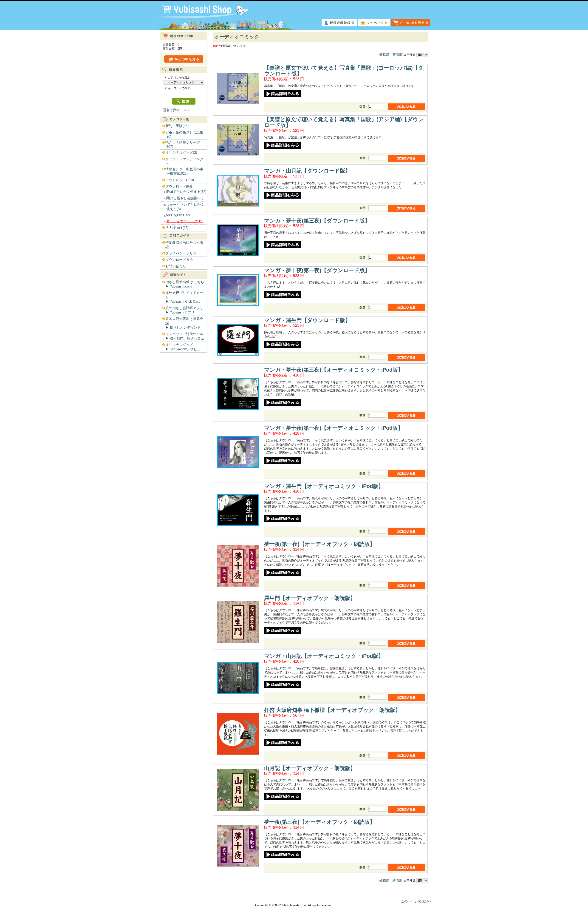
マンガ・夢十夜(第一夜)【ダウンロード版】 (317, 270)
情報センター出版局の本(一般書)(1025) (184, 171)
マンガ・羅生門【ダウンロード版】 (307, 320)
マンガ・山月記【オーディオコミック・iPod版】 (324, 656)
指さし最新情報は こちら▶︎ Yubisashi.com (184, 284)
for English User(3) (180, 215)
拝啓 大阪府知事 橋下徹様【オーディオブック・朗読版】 (332, 710)
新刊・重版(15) (177, 126)
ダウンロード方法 (179, 260)
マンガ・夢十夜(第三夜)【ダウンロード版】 (317, 221)
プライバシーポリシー (182, 253)
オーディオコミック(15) (184, 221)
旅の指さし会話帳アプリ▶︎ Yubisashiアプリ (184, 310)
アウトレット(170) (179, 180)
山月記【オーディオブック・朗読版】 (310, 768)
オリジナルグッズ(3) (181, 152)
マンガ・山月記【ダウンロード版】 (307, 171)
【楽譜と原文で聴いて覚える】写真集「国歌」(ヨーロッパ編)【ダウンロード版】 (344, 71)
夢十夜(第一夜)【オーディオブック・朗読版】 (319, 544)
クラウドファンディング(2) (184, 161)
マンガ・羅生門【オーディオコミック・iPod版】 (324, 486)
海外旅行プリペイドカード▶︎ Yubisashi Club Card (184, 297)
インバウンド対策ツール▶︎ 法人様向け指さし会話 (184, 336)
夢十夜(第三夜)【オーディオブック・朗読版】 (319, 822)
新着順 (397, 55)
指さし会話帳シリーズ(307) (182, 144)
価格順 (384, 55)
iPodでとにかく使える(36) (186, 192)
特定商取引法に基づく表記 (184, 245)
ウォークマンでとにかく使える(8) (185, 207)
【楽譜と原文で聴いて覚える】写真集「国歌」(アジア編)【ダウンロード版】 (344, 122)
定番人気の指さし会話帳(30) (184, 134)
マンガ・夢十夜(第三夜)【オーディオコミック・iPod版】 (333, 370)
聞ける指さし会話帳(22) (184, 198)
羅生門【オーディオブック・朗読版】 (310, 598)
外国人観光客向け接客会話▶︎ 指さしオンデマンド (184, 323)
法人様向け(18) (177, 228)
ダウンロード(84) (178, 186)
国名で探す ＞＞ (176, 110)
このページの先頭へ (416, 901)
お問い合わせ (175, 266)
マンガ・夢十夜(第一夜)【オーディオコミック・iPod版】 (333, 428)
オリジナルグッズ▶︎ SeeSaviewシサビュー (184, 347)
